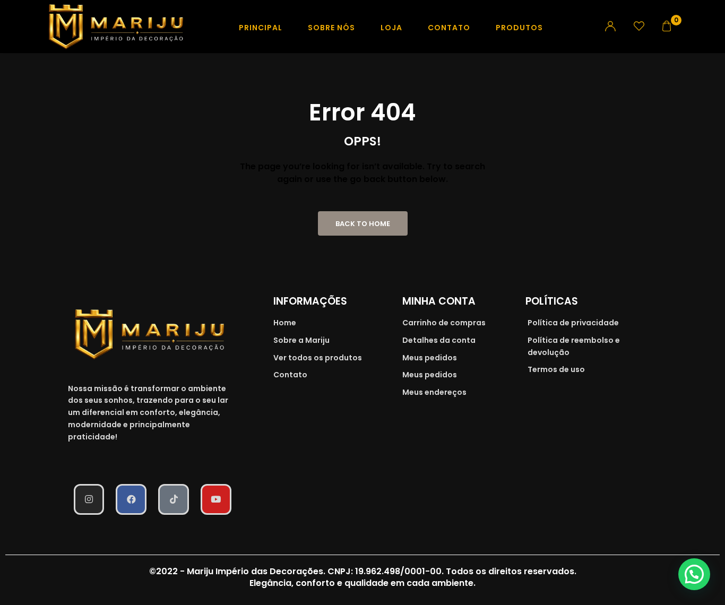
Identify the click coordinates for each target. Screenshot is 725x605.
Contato (449, 27)
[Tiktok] (173, 499)
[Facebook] (131, 499)
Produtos (519, 27)
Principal (260, 27)
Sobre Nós (331, 27)
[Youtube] (216, 499)
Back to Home (362, 224)
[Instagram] (89, 499)
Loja (391, 27)
